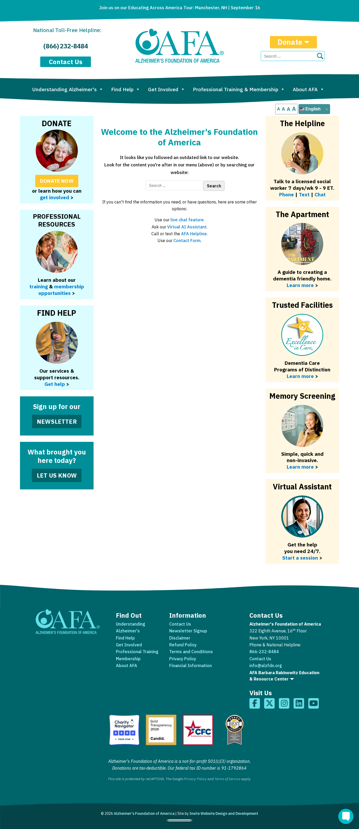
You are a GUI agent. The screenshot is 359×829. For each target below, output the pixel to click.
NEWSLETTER (57, 421)
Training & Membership (235, 89)
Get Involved (163, 89)
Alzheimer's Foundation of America (144, 813)
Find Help (122, 89)
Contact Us (66, 62)
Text (304, 194)
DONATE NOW (57, 180)
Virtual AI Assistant (187, 226)
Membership (128, 658)
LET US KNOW (57, 475)
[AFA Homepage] (179, 46)
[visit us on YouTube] (313, 703)
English (312, 109)
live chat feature (187, 219)
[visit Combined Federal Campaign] (198, 730)
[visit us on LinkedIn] (299, 703)
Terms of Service (227, 778)
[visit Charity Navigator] (124, 730)
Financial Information (190, 665)
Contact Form (187, 240)
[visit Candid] (161, 730)
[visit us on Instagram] (284, 703)
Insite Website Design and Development (223, 813)
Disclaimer (179, 638)
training (38, 286)
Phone (286, 194)
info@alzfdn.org (265, 665)
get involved (54, 197)
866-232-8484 (264, 651)
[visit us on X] (269, 703)
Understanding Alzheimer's (64, 89)
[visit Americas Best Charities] (234, 730)
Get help (54, 384)
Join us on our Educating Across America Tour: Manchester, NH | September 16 (179, 8)
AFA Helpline (194, 233)
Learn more (300, 466)
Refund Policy (183, 644)
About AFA (305, 89)
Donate (290, 42)
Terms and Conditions (191, 651)
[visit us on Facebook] (254, 703)
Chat (320, 194)
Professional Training (137, 651)
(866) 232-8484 (65, 46)
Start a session (300, 557)
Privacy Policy (182, 658)
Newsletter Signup (188, 630)
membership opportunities (61, 289)
